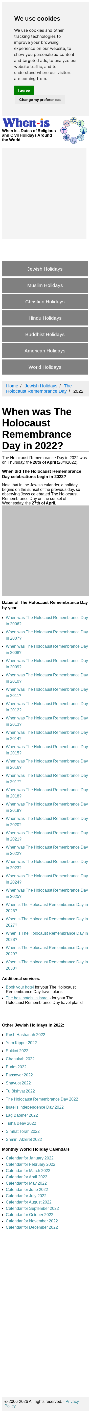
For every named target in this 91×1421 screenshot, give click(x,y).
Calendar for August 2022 (29, 1202)
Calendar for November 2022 (32, 1221)
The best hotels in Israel (27, 998)
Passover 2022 (19, 1075)
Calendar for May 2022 (26, 1183)
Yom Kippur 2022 (21, 1043)
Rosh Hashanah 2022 (25, 1035)
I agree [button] (24, 90)
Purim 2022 (16, 1067)
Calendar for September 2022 (32, 1208)
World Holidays (45, 367)
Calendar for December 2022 (32, 1227)
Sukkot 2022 (17, 1051)
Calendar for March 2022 (28, 1171)
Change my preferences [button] (40, 99)
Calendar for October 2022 (29, 1215)
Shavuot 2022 (18, 1083)
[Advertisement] (45, 193)
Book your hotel (20, 987)
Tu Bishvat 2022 (20, 1091)
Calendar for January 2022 (30, 1158)
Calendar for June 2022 (27, 1189)
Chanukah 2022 (20, 1059)
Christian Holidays (45, 301)
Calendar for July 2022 (26, 1196)
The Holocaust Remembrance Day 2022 (42, 1099)
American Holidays (45, 350)
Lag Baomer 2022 (22, 1115)
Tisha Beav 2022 (21, 1123)
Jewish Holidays (45, 269)
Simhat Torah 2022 (23, 1131)
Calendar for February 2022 (30, 1164)
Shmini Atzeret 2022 (24, 1139)
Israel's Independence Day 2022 (35, 1107)
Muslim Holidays (45, 285)
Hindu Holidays (45, 318)
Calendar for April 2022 (26, 1177)
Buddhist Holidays (45, 334)
